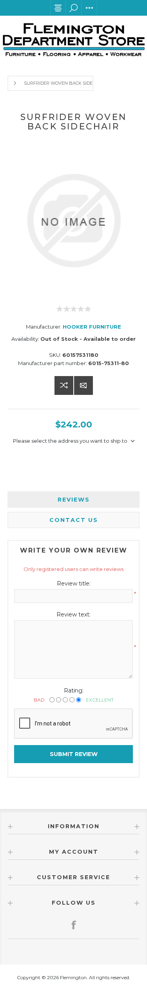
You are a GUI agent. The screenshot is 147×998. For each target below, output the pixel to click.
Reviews (74, 499)
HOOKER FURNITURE (92, 327)
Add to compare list (63, 385)
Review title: (74, 583)
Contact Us (73, 520)
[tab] (73, 499)
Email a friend (83, 385)
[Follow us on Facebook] (74, 925)
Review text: (73, 614)
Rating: (73, 690)
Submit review (74, 754)
